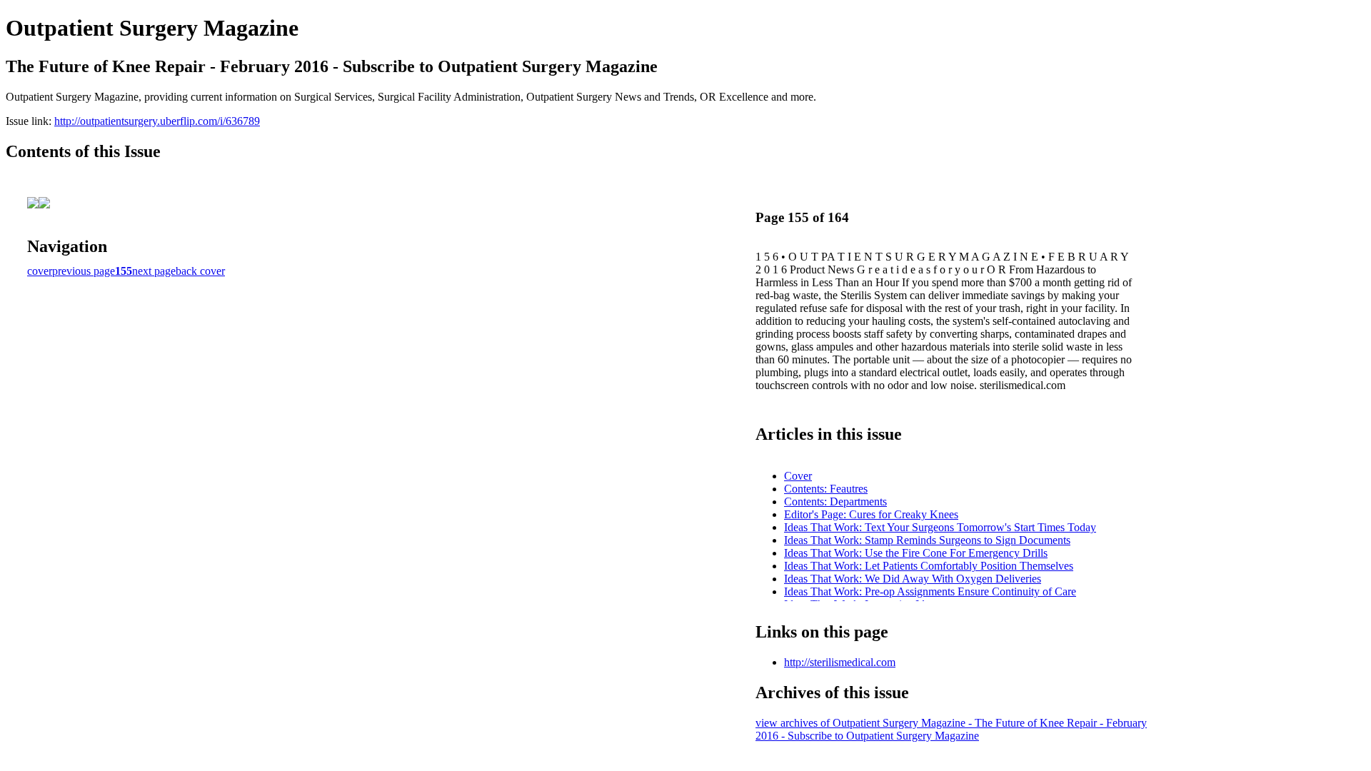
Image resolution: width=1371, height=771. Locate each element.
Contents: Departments (835, 501)
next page (154, 271)
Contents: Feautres (826, 489)
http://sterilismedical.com (839, 662)
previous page (83, 271)
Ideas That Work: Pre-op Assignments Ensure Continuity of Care (930, 591)
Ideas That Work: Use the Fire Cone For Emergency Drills (916, 553)
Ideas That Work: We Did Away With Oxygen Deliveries (912, 579)
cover (39, 271)
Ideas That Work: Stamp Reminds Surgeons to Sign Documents (927, 540)
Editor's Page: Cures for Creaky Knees (871, 514)
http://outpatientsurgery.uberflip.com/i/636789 (157, 121)
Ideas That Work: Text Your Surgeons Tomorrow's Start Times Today (940, 527)
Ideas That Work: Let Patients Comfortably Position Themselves (928, 566)
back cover (200, 271)
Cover (798, 476)
